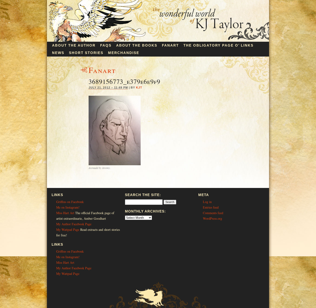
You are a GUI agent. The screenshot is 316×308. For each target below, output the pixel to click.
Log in (207, 202)
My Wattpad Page (67, 229)
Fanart (170, 45)
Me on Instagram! (68, 207)
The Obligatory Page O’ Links (218, 45)
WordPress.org (212, 218)
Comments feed (213, 213)
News (58, 53)
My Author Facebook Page (73, 224)
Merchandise (123, 53)
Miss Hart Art (65, 213)
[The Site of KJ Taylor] (158, 40)
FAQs (106, 45)
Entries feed (211, 207)
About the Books (136, 45)
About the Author (74, 45)
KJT (139, 87)
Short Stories (86, 53)
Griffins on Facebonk (70, 202)
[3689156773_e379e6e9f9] (115, 164)
